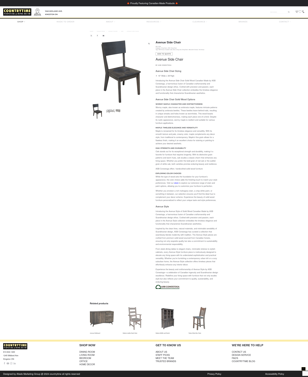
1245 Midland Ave (10, 355)
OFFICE (83, 361)
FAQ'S (235, 358)
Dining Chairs (174, 48)
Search (289, 12)
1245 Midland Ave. (53, 11)
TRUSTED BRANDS (166, 361)
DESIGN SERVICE (241, 354)
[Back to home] (17, 12)
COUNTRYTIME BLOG (243, 361)
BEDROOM (85, 358)
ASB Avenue (161, 49)
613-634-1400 (9, 351)
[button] (149, 43)
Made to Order (65, 22)
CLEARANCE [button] (199, 22)
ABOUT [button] (109, 22)
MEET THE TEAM (165, 358)
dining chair (179, 49)
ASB (169, 48)
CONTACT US (239, 351)
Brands (243, 22)
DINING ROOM (87, 351)
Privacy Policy (214, 373)
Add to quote (164, 54)
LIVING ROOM (86, 354)
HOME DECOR (87, 364)
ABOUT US (161, 351)
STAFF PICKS (163, 354)
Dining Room (164, 48)
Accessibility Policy (274, 373)
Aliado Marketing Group (28, 373)
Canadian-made (168, 49)
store (176, 182)
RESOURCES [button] (153, 22)
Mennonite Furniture (193, 49)
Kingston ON (51, 14)
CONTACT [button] (284, 22)
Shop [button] (20, 22)
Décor (174, 49)
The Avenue (201, 49)
